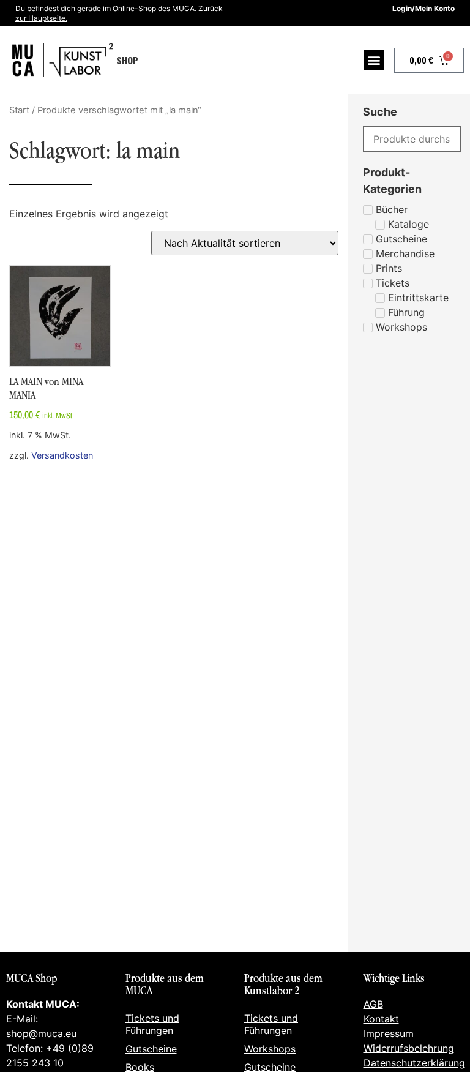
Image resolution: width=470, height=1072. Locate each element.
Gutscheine (151, 1049)
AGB (373, 1004)
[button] (374, 60)
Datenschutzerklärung (414, 1063)
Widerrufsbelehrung (409, 1048)
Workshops (270, 1049)
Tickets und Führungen (152, 1024)
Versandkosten (62, 455)
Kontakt (381, 1019)
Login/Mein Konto (423, 8)
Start (19, 110)
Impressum (389, 1033)
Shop (127, 60)
